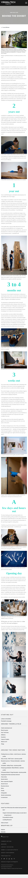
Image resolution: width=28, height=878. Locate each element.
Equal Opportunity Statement (6, 866)
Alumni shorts (4, 779)
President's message (6, 721)
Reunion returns (5, 786)
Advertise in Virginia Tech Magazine (9, 861)
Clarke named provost (6, 728)
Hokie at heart (4, 822)
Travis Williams (5, 27)
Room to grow (4, 730)
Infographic (4, 792)
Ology (2, 744)
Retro (2, 788)
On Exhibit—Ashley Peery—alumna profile (11, 765)
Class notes (4, 776)
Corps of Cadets (5, 739)
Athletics (3, 734)
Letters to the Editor (6, 718)
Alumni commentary (6, 795)
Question (3, 737)
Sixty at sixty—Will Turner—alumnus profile (11, 758)
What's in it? (4, 741)
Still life (3, 829)
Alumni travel (4, 783)
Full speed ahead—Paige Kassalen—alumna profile (13, 772)
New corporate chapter (7, 781)
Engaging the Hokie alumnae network (10, 774)
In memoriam (4, 797)
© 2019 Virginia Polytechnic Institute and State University (11, 868)
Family (2, 790)
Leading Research (7, 819)
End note (3, 831)
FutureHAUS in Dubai (8, 817)
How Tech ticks (5, 732)
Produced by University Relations (7, 864)
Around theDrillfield (11, 724)
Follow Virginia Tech (5, 855)
